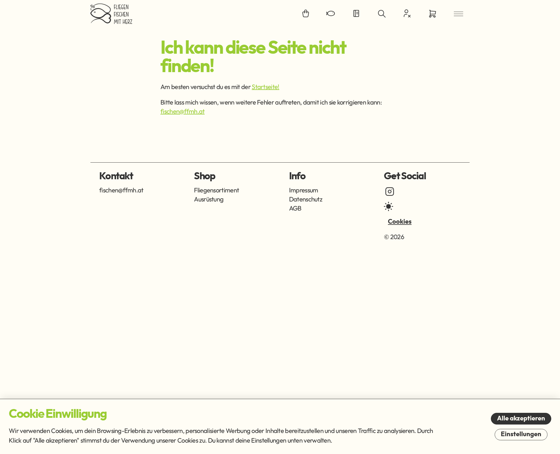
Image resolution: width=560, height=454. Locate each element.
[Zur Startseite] (111, 14)
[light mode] (388, 206)
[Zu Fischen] (331, 13)
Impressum (303, 190)
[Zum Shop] (305, 13)
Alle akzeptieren (521, 418)
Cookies (400, 221)
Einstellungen (521, 434)
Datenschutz (305, 199)
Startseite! (265, 87)
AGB (295, 208)
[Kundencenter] (407, 13)
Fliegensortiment (216, 190)
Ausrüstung (208, 199)
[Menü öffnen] (458, 13)
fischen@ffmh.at (182, 111)
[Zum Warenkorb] (432, 13)
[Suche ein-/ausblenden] (381, 13)
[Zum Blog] (356, 13)
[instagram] (390, 191)
